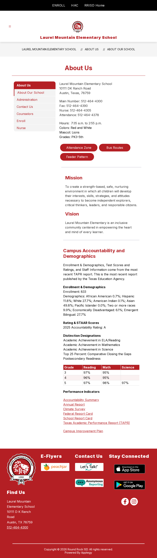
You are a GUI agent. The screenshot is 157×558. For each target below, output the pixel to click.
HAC (74, 5)
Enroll (21, 121)
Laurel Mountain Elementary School (49, 49)
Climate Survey (74, 409)
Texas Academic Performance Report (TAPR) (96, 423)
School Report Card (77, 418)
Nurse (21, 128)
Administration (27, 100)
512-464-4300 (17, 527)
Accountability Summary (81, 400)
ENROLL (58, 5)
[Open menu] (10, 26)
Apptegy (86, 552)
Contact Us (25, 107)
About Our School (121, 49)
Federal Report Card (78, 414)
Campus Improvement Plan (83, 431)
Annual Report (74, 404)
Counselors (25, 114)
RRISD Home (94, 5)
